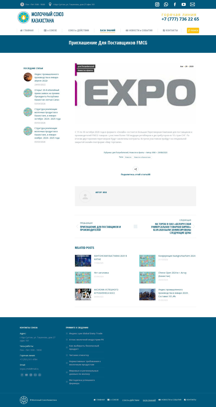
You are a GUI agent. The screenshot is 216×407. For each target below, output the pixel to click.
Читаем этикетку (79, 355)
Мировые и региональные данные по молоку (83, 372)
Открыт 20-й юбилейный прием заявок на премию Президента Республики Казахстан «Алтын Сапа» (47, 95)
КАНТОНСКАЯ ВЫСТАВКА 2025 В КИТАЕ (110, 257)
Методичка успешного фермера (82, 382)
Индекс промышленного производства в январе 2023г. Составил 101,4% (173, 293)
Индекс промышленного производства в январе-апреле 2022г (47, 77)
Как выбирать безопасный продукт (84, 347)
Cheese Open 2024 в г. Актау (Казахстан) (172, 274)
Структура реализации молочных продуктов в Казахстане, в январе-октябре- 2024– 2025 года (49, 114)
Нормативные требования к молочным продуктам (85, 363)
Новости (128, 157)
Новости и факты (85, 70)
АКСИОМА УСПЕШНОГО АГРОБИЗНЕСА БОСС (106, 291)
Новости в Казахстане (142, 157)
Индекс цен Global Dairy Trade (85, 333)
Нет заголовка (101, 272)
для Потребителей (86, 66)
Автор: (151, 152)
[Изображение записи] (83, 261)
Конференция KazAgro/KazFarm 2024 (176, 255)
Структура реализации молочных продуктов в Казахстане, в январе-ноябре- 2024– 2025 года (48, 133)
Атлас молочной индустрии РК (86, 339)
